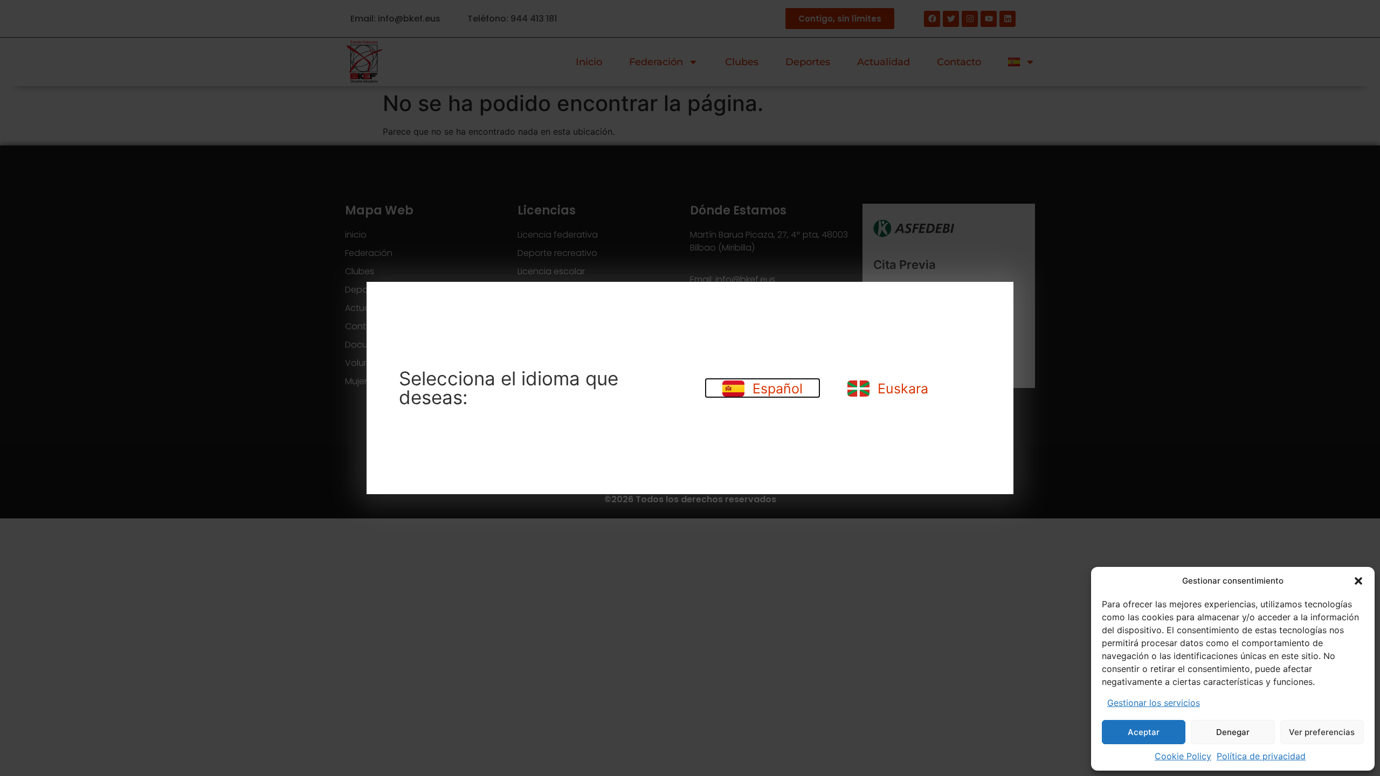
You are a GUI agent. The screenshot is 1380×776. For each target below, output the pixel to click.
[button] (1358, 581)
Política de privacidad (1261, 756)
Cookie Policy (1183, 756)
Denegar (1233, 732)
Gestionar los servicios (1153, 702)
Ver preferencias (1322, 732)
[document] (690, 388)
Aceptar (1144, 732)
